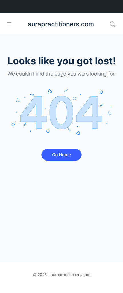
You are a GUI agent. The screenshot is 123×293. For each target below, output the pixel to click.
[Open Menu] (9, 23)
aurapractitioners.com (61, 24)
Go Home (61, 154)
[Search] (112, 24)
